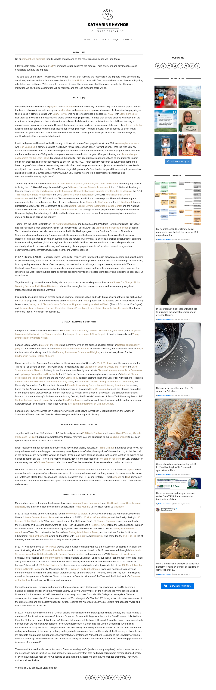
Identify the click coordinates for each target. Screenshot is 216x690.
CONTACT (127, 39)
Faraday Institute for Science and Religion (77, 352)
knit (128, 477)
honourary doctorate (54, 557)
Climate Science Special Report (79, 194)
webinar (82, 469)
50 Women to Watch (76, 513)
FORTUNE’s (50, 546)
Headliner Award (99, 524)
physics (53, 106)
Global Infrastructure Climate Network (57, 209)
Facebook (72, 300)
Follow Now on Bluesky (180, 586)
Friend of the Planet (38, 536)
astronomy (68, 106)
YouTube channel (119, 437)
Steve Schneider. (128, 113)
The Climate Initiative (51, 334)
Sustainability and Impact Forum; (32, 400)
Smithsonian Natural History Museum (34, 356)
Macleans (119, 506)
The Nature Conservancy (64, 224)
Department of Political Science (112, 227)
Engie (140, 348)
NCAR (111, 113)
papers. (131, 469)
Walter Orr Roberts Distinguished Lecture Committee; (106, 381)
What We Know (104, 363)
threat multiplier (134, 125)
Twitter (86, 300)
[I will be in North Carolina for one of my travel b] (190, 121)
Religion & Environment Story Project (86, 334)
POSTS (105, 39)
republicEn (119, 330)
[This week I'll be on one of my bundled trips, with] (190, 97)
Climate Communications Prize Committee (120, 370)
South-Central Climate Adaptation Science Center (96, 205)
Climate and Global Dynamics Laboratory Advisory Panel (44, 381)
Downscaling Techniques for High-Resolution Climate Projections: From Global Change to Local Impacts (74, 308)
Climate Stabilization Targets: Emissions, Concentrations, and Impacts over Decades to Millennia (81, 191)
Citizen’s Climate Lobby (100, 330)
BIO (96, 39)
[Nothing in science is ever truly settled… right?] (165, 97)
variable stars (64, 110)
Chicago (90, 202)
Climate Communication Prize (38, 517)
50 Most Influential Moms (54, 550)
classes (117, 477)
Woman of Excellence (122, 554)
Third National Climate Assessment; (33, 194)
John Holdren (78, 80)
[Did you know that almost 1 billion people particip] (165, 121)
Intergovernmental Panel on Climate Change (90, 403)
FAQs (115, 39)
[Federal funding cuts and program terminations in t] (165, 145)
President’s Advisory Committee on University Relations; (96, 385)
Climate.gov (72, 377)
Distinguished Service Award (83, 532)
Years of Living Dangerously (87, 503)
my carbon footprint (110, 458)
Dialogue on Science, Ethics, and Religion (106, 366)
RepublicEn (97, 536)
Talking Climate (106, 447)
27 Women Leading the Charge (84, 569)
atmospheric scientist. (33, 59)
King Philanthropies (73, 400)
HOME (87, 39)
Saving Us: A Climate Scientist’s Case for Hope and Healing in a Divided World (69, 304)
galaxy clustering (85, 110)
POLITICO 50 (129, 536)
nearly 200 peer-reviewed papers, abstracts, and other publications (83, 183)
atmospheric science (128, 143)
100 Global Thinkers (49, 565)
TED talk (105, 300)
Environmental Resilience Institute (71, 348)
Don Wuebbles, (27, 146)
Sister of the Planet (50, 344)
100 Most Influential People (96, 517)
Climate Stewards (46, 462)
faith (51, 66)
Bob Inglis (80, 536)
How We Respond (98, 389)
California (103, 202)
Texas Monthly (82, 506)
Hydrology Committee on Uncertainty (39, 374)
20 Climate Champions (105, 521)
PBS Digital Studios (92, 433)
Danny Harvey (60, 113)
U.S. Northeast (124, 202)
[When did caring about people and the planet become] (190, 145)
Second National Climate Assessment (90, 187)
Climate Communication (74, 330)
